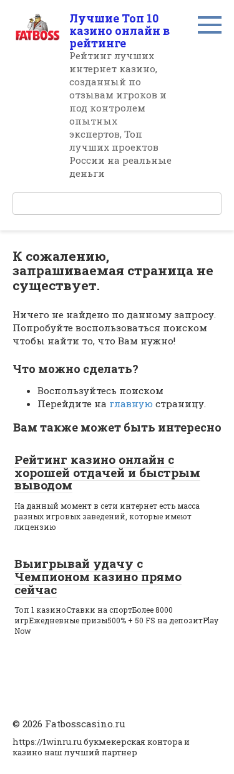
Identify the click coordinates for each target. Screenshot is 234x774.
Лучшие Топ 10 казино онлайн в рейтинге (119, 30)
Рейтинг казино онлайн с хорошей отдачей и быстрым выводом (107, 472)
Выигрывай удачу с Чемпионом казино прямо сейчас (98, 576)
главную (131, 403)
